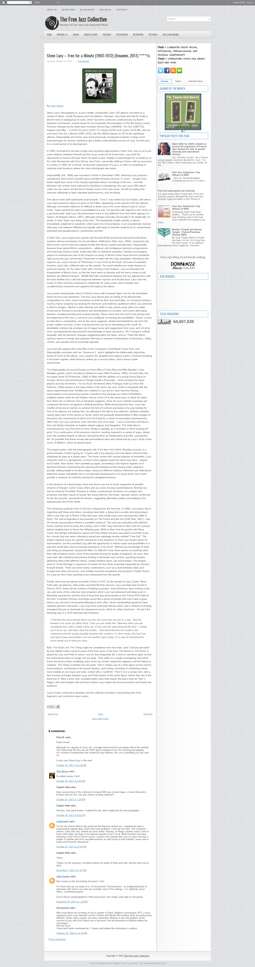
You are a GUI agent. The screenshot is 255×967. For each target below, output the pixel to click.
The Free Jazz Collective (83, 19)
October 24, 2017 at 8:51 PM (70, 815)
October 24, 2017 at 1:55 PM (70, 781)
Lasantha (133, 963)
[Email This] (48, 706)
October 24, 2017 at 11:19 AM (71, 765)
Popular (164, 81)
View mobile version (100, 719)
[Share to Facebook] (58, 706)
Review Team (68, 10)
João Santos (63, 876)
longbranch (62, 821)
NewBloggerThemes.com (155, 963)
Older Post (147, 714)
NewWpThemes (105, 963)
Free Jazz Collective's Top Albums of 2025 (186, 173)
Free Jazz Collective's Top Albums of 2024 (186, 207)
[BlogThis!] (51, 706)
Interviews (138, 34)
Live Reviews (122, 34)
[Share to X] (55, 706)
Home (49, 34)
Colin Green (56, 105)
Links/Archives (195, 81)
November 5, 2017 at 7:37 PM (71, 870)
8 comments (83, 61)
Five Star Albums (171, 34)
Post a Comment (57, 939)
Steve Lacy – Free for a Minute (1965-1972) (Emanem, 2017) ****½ (98, 55)
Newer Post (53, 714)
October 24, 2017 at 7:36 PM (70, 799)
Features (107, 34)
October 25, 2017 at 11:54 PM (71, 846)
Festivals (153, 34)
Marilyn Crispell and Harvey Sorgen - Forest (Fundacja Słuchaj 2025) (187, 232)
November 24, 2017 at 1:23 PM (72, 901)
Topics (178, 81)
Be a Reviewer (87, 10)
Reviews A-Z (62, 34)
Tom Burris (62, 771)
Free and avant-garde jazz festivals (176, 190)
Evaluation (105, 10)
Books (76, 34)
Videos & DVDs (91, 34)
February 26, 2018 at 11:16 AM (71, 933)
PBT (141, 963)
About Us (52, 10)
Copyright (122, 10)
